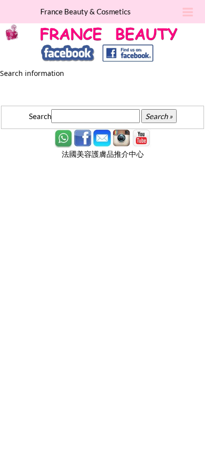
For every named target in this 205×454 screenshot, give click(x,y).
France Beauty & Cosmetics (85, 11)
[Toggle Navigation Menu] (188, 12)
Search (40, 116)
